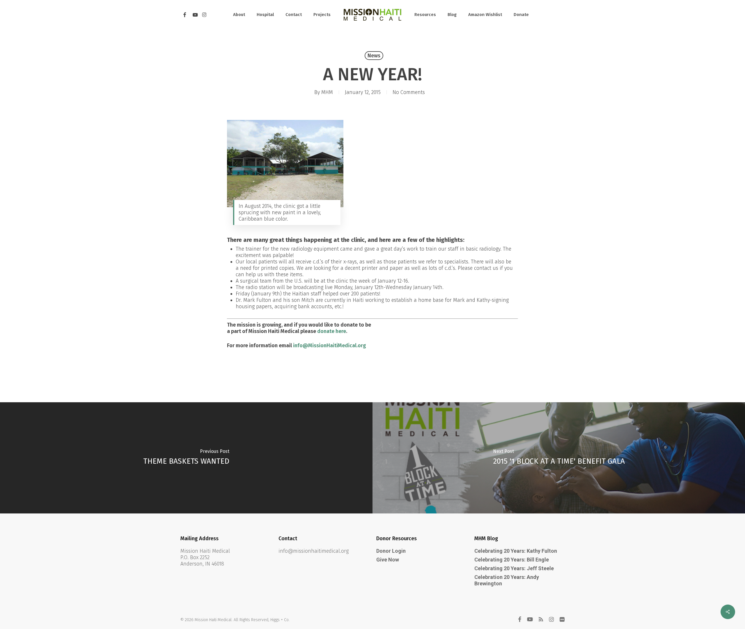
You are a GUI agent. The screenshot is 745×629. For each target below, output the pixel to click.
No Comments (409, 92)
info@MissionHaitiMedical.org (329, 345)
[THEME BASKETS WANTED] (186, 457)
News (374, 55)
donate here (331, 331)
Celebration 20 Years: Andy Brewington (506, 580)
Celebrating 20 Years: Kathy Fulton (515, 551)
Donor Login (391, 551)
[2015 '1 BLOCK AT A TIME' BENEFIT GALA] (558, 457)
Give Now (387, 560)
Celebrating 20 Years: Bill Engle (511, 560)
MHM (327, 92)
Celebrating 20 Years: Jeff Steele (514, 568)
